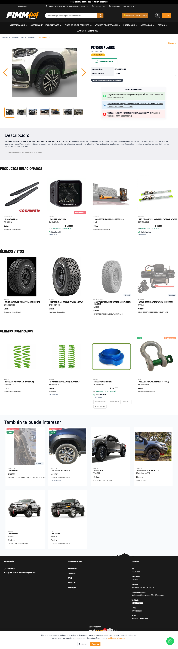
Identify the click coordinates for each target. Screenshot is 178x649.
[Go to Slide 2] (21, 112)
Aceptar (95, 644)
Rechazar (83, 644)
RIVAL (70, 578)
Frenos (161, 25)
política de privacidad (116, 638)
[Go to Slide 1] (10, 112)
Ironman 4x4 (72, 568)
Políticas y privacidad (140, 618)
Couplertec (72, 573)
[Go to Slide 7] (78, 112)
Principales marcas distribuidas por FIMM (19, 572)
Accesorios (146, 25)
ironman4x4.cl (22, 6)
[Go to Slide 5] (56, 112)
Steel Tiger (72, 587)
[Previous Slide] (5, 72)
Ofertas (138, 16)
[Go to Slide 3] (33, 112)
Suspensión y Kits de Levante (44, 25)
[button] (44, 72)
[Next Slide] (84, 72)
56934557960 (116, 6)
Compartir (172, 43)
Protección (129, 25)
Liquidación (130, 16)
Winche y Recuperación (106, 25)
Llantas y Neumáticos (87, 31)
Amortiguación (17, 25)
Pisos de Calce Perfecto (77, 25)
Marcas (145, 16)
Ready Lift (71, 582)
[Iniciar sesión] (157, 15)
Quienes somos (9, 568)
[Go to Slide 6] (67, 112)
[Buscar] (100, 15)
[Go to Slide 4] (44, 112)
